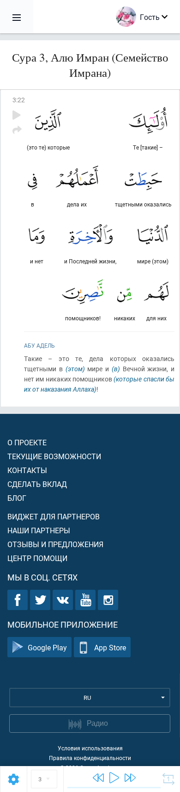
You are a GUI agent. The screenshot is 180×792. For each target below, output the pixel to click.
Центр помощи (37, 558)
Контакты (27, 470)
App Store (110, 647)
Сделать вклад (37, 484)
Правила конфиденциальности (90, 757)
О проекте (27, 442)
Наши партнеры (38, 530)
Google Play (47, 647)
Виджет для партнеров (53, 516)
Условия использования (90, 748)
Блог (16, 498)
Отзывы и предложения (55, 544)
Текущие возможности (54, 456)
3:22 (18, 99)
